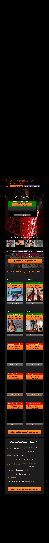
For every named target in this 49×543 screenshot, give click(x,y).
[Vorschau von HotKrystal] (15, 300)
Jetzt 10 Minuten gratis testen (25, 261)
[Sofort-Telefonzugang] (9, 185)
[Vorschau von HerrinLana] (15, 332)
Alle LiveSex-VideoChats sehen (24, 432)
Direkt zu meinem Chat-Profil (15, 347)
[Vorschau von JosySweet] (34, 300)
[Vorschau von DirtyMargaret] (34, 332)
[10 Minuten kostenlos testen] (8, 185)
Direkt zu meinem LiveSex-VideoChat (22, 204)
